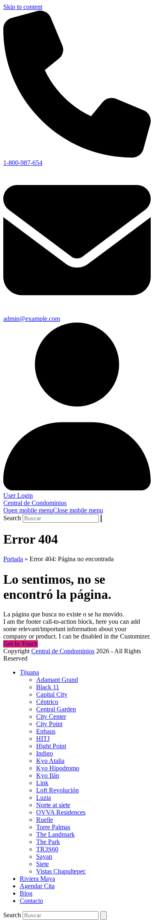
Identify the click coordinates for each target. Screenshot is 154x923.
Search (12, 518)
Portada (13, 558)
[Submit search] (101, 518)
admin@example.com (31, 318)
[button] (53, 510)
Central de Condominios (35, 502)
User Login (18, 495)
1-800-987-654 (22, 162)
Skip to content (22, 6)
